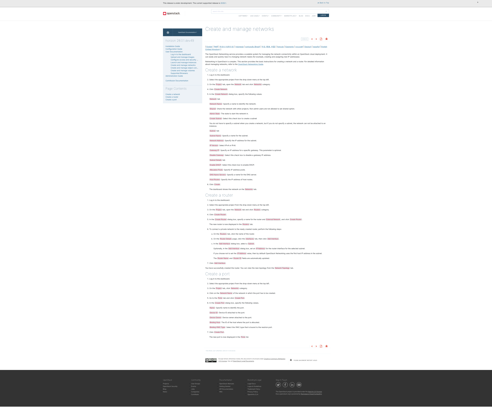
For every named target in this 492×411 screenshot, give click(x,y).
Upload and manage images (182, 57)
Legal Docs (252, 384)
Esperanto (289, 47)
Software (243, 16)
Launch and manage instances (183, 62)
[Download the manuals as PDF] (321, 39)
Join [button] (313, 16)
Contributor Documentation (177, 81)
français (280, 47)
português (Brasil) (252, 47)
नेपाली (216, 47)
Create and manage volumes (183, 70)
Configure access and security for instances (189, 60)
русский (299, 47)
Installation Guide (173, 46)
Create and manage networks (183, 65)
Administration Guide (174, 76)
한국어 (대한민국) (226, 47)
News (165, 392)
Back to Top (324, 3)
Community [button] (276, 16)
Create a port (171, 99)
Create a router (172, 97)
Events (193, 386)
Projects (166, 384)
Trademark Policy (254, 389)
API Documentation (226, 389)
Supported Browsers (179, 73)
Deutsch (307, 47)
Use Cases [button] (254, 16)
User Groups (195, 384)
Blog (301, 16)
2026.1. (224, 3)
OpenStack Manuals (226, 384)
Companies (195, 392)
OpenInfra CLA (253, 394)
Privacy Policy (253, 392)
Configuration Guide (174, 49)
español (316, 47)
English (209, 47)
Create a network (173, 94)
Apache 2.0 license (315, 392)
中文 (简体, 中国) (268, 47)
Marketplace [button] (290, 16)
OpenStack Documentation (187, 32)
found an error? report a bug (305, 360)
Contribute (195, 394)
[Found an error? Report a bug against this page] (326, 39)
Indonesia (239, 47)
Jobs (193, 389)
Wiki (220, 392)
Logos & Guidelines (254, 386)
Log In (323, 15)
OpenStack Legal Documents (243, 361)
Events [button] (265, 16)
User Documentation (174, 52)
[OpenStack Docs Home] (168, 32)
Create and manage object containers (186, 68)
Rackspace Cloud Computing (311, 394)
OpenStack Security (170, 386)
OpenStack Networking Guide (250, 64)
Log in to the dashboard (181, 54)
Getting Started (224, 386)
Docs (307, 16)
